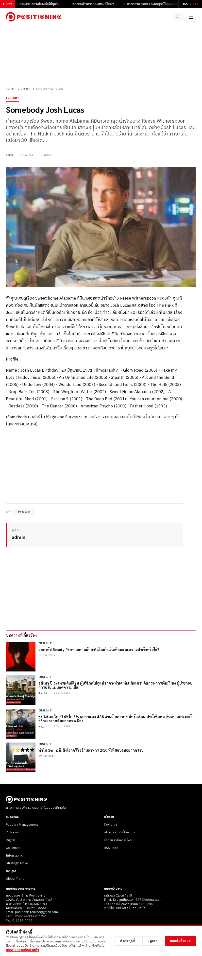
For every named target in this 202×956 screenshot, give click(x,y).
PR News (12, 832)
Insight (25, 89)
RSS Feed (111, 848)
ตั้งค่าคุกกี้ (127, 941)
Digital (10, 840)
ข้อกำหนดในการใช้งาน (118, 840)
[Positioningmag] (33, 16)
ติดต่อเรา (110, 824)
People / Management (22, 824)
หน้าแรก (11, 89)
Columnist (13, 848)
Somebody (24, 512)
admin (10, 155)
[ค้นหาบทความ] (178, 17)
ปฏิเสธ (153, 941)
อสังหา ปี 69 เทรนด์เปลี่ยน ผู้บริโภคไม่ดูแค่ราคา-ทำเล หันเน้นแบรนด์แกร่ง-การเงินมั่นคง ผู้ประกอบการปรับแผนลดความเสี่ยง (115, 685)
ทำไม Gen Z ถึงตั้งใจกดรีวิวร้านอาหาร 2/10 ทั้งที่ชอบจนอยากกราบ (90, 750)
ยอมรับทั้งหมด (180, 941)
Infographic (14, 855)
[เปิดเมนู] (191, 17)
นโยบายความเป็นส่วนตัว (120, 832)
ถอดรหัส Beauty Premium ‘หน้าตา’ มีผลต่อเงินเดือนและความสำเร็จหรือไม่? (98, 649)
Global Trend (15, 878)
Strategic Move (17, 863)
